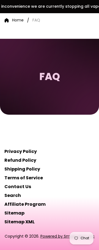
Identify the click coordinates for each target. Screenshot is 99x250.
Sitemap (14, 213)
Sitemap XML (19, 222)
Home (18, 20)
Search (12, 195)
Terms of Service (23, 178)
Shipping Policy (22, 169)
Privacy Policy (20, 151)
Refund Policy (20, 160)
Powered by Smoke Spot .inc (67, 236)
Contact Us (17, 186)
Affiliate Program (25, 204)
